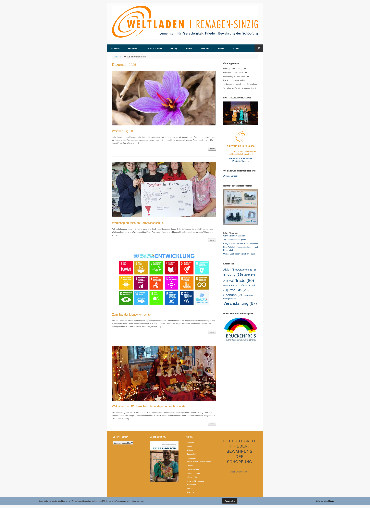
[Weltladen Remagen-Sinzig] (185, 22)
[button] (259, 48)
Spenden (233, 294)
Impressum (191, 457)
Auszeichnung (246, 269)
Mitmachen (133, 48)
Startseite (117, 56)
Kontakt (236, 48)
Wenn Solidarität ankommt (234, 235)
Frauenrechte (231, 285)
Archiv (221, 48)
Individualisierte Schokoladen (198, 461)
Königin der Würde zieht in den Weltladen (240, 243)
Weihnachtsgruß (122, 131)
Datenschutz (191, 454)
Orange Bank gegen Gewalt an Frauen (239, 253)
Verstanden (230, 501)
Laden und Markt (154, 48)
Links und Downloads (195, 480)
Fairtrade (241, 280)
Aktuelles (115, 48)
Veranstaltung (240, 303)
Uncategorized (229, 299)
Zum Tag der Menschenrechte (131, 314)
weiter (212, 149)
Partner (189, 48)
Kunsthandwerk (192, 469)
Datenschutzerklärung (325, 500)
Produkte (239, 289)
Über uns (205, 48)
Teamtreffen (249, 295)
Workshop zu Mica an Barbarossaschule (138, 223)
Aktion (230, 269)
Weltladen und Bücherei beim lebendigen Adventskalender (149, 406)
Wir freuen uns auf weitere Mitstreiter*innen (240, 160)
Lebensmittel (191, 477)
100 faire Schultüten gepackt (235, 239)
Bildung (173, 48)
